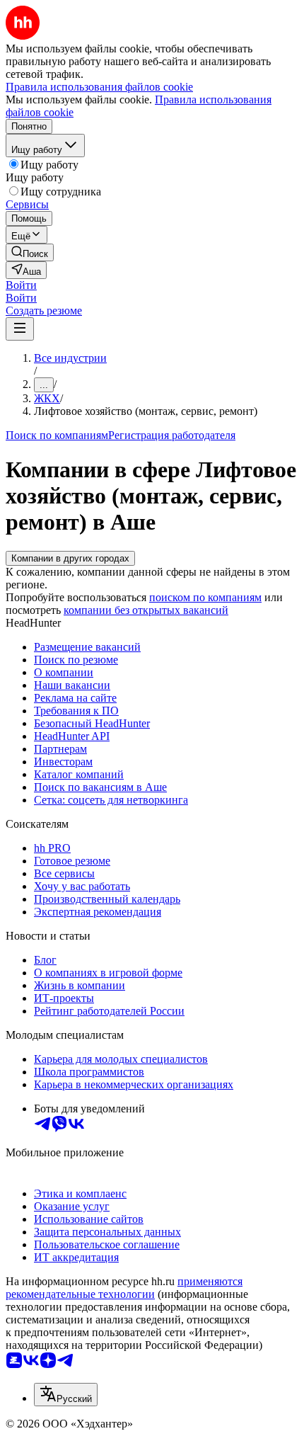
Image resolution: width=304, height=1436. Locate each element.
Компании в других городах (70, 558)
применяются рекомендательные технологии (124, 1287)
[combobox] (66, 1394)
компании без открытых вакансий (146, 610)
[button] (21, 285)
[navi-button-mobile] (20, 329)
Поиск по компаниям (57, 435)
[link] (30, 252)
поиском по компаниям (205, 597)
